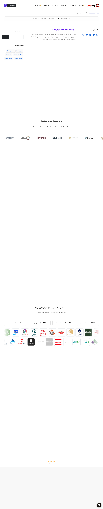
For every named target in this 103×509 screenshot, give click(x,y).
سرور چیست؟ (19, 51)
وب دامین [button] (63, 5)
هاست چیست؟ (10, 51)
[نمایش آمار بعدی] (11, 323)
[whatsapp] (97, 34)
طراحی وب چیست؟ (18, 54)
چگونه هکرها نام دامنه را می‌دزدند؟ (62, 29)
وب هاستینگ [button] (72, 5)
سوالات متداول (92, 13)
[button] (51, 462)
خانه (98, 13)
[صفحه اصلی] (92, 5)
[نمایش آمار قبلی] (92, 323)
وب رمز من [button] (37, 5)
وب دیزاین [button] (55, 5)
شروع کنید (12, 5)
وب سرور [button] (81, 5)
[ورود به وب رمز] (5, 5)
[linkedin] (90, 34)
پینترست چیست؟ (18, 58)
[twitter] (86, 34)
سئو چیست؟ (8, 54)
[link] (83, 34)
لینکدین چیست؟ (8, 58)
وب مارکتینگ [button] (46, 5)
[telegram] (93, 34)
